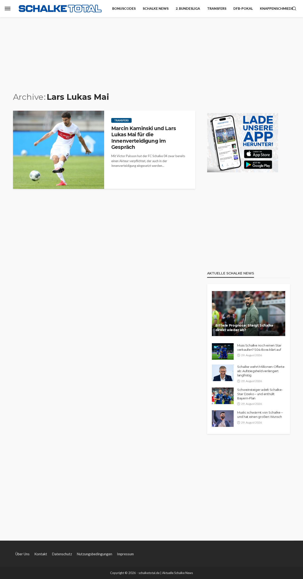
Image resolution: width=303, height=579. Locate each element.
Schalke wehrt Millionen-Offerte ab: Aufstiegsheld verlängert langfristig (261, 371)
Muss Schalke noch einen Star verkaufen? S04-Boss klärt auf (259, 347)
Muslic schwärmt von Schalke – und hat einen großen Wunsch (260, 414)
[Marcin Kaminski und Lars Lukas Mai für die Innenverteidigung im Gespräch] (58, 150)
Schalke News (156, 8)
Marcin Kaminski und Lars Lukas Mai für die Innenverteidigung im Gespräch (143, 137)
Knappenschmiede (276, 8)
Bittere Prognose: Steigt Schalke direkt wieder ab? (244, 327)
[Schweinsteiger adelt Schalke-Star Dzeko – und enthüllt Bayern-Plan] (223, 396)
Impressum (125, 554)
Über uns (22, 554)
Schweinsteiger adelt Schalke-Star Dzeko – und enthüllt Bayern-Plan (260, 394)
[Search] (294, 9)
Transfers (216, 8)
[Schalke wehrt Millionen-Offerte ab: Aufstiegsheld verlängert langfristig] (223, 373)
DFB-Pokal (243, 8)
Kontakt (40, 554)
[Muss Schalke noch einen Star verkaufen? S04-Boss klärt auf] (223, 351)
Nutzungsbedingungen (94, 554)
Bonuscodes (124, 8)
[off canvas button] (7, 8)
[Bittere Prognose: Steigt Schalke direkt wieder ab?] (248, 313)
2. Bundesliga (188, 8)
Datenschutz (62, 554)
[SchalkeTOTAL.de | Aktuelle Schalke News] (60, 9)
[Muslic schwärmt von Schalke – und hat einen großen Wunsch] (223, 418)
